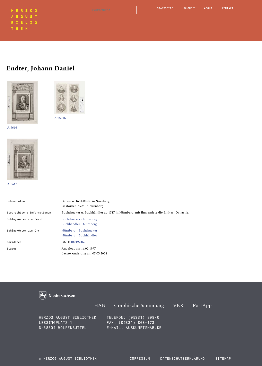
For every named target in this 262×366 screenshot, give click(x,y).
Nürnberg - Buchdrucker (79, 230)
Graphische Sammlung (139, 305)
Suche (188, 8)
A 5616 (12, 127)
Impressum (140, 358)
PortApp (202, 305)
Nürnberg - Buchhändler (79, 235)
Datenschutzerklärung (182, 358)
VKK (178, 305)
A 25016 (60, 117)
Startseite (165, 8)
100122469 (78, 241)
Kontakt (227, 8)
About (208, 8)
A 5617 (12, 184)
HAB (99, 305)
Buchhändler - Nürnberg (79, 223)
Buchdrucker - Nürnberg (79, 219)
